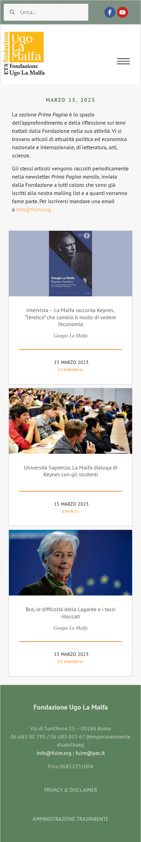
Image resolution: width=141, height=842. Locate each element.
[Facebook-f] (109, 12)
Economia (70, 369)
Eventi (70, 511)
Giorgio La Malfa (70, 335)
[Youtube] (122, 12)
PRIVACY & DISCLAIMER (70, 790)
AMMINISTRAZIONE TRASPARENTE (70, 819)
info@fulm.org (33, 209)
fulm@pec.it (90, 752)
